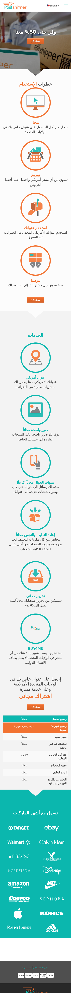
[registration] (35, 102)
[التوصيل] (35, 260)
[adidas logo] (51, 927)
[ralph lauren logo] (19, 927)
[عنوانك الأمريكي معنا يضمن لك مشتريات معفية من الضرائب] (35, 357)
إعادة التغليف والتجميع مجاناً (35, 535)
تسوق (35, 175)
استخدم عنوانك (35, 228)
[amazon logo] (19, 884)
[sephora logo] (51, 899)
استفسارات (26, 967)
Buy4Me (35, 648)
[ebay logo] (51, 827)
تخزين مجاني (35, 596)
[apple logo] (19, 913)
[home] (14, 6)
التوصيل (35, 280)
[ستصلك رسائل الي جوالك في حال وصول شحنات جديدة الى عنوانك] (35, 462)
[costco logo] (19, 899)
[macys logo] (19, 856)
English (54, 5)
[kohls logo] (51, 913)
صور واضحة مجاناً (35, 430)
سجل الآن (35, 41)
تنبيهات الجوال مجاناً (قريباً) (35, 482)
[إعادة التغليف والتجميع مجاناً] (35, 515)
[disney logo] (51, 870)
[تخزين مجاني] (35, 576)
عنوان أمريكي (35, 377)
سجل (36, 122)
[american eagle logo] (51, 856)
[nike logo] (51, 884)
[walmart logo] (19, 842)
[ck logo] (51, 842)
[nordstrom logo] (19, 870)
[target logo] (19, 827)
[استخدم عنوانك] (35, 208)
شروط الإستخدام (40, 967)
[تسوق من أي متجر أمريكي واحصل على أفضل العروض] (35, 155)
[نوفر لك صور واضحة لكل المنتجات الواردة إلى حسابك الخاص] (35, 410)
